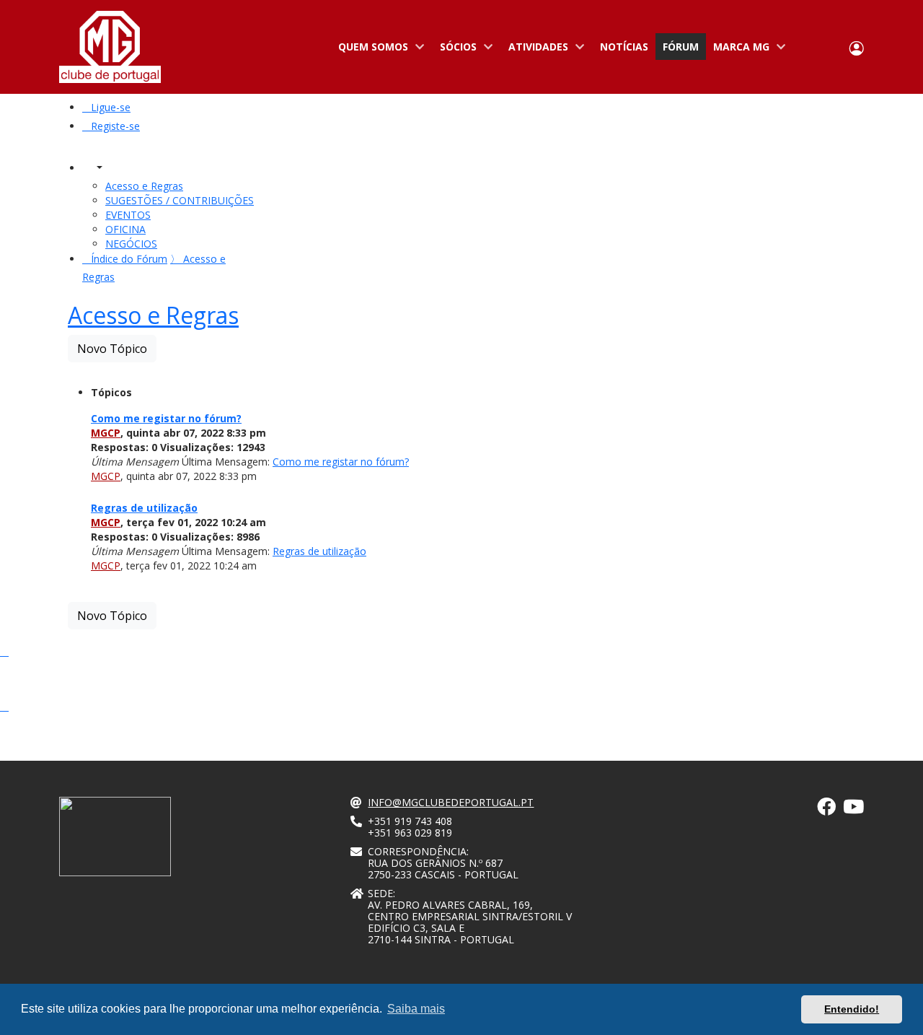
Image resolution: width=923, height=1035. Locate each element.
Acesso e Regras (153, 315)
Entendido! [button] (851, 1009)
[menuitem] (106, 107)
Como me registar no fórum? (166, 418)
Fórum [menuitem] (681, 46)
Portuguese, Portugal (809, 47)
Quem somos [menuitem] (369, 50)
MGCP (105, 433)
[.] (826, 809)
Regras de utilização (144, 508)
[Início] (110, 47)
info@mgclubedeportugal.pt (451, 802)
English (830, 47)
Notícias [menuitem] (624, 46)
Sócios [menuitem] (455, 50)
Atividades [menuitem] (534, 50)
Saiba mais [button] (416, 1009)
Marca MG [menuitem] (737, 50)
